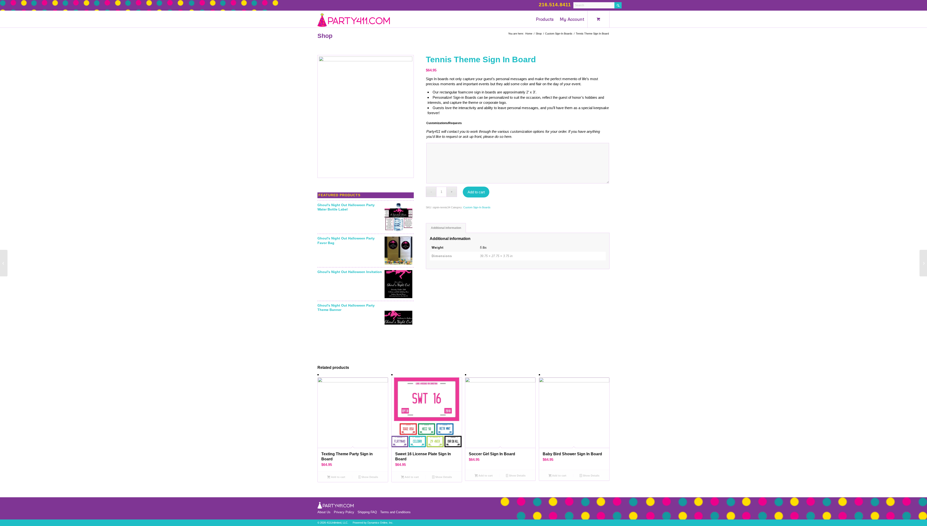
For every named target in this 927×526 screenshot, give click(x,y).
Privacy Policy (344, 512)
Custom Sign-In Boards (477, 207)
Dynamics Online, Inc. (380, 522)
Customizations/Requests (444, 123)
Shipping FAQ (367, 512)
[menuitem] (545, 19)
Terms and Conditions (395, 512)
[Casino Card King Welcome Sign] (3, 263)
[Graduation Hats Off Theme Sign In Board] (923, 263)
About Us (323, 512)
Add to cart (476, 192)
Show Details (369, 477)
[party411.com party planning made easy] (353, 19)
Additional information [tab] (446, 228)
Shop (324, 35)
